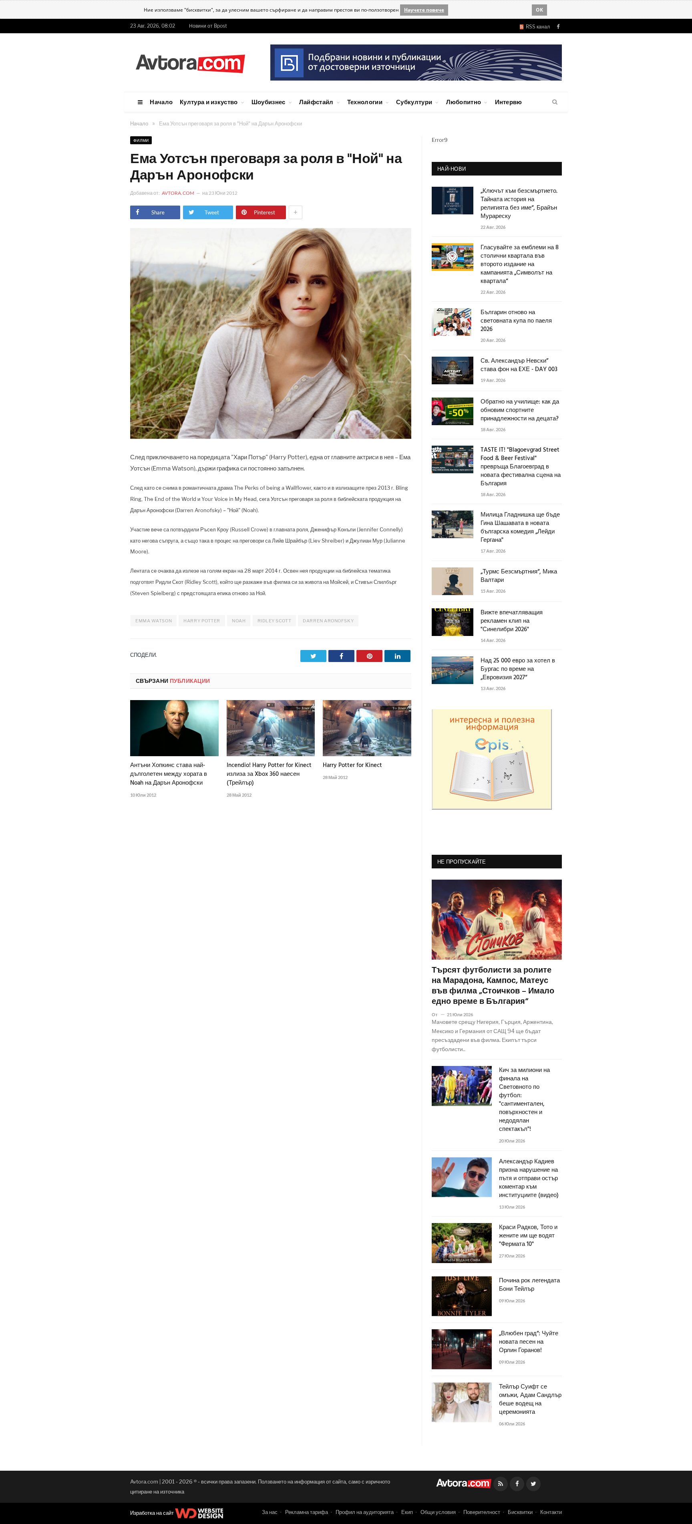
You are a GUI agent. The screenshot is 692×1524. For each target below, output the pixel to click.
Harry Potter (201, 621)
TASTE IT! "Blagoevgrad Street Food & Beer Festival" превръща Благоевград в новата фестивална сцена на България (521, 467)
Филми (141, 140)
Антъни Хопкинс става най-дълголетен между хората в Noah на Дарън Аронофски (168, 774)
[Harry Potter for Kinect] (367, 728)
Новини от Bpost (208, 26)
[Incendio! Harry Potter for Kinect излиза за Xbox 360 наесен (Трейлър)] (271, 728)
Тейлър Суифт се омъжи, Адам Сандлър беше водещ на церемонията (530, 1400)
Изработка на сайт (152, 1513)
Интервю (508, 101)
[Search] (555, 102)
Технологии (364, 101)
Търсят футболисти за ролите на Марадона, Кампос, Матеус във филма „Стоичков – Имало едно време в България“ (493, 986)
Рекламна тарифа (306, 1512)
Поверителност (481, 1512)
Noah (238, 621)
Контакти (551, 1512)
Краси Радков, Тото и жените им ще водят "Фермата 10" (528, 1236)
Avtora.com (178, 193)
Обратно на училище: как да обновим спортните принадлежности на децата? (520, 410)
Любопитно (463, 101)
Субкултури (414, 101)
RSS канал (536, 27)
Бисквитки (520, 1512)
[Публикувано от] (438, 1014)
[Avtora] (190, 62)
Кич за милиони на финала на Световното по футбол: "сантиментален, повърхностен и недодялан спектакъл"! (524, 1100)
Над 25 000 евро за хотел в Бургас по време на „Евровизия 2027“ (518, 669)
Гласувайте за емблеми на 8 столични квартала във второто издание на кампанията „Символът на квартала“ (520, 265)
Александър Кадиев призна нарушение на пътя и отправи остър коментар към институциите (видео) (529, 1179)
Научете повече (424, 9)
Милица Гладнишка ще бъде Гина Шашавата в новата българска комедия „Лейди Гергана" (520, 528)
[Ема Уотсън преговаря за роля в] (270, 436)
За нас (270, 1512)
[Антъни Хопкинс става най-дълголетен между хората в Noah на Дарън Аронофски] (174, 728)
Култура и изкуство (208, 101)
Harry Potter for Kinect (352, 765)
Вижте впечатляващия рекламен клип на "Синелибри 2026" (512, 621)
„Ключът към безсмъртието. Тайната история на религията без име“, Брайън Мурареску (519, 204)
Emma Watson (153, 621)
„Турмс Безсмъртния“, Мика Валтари (519, 576)
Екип (407, 1512)
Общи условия (438, 1512)
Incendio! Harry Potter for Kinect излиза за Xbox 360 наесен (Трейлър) (269, 774)
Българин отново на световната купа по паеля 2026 (516, 321)
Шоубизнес (268, 101)
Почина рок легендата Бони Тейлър (529, 1285)
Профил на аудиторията (365, 1512)
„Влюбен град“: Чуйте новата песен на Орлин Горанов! (528, 1342)
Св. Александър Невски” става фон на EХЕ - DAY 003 (519, 365)
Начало (161, 101)
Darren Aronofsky (328, 621)
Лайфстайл (316, 101)
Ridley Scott (274, 621)
